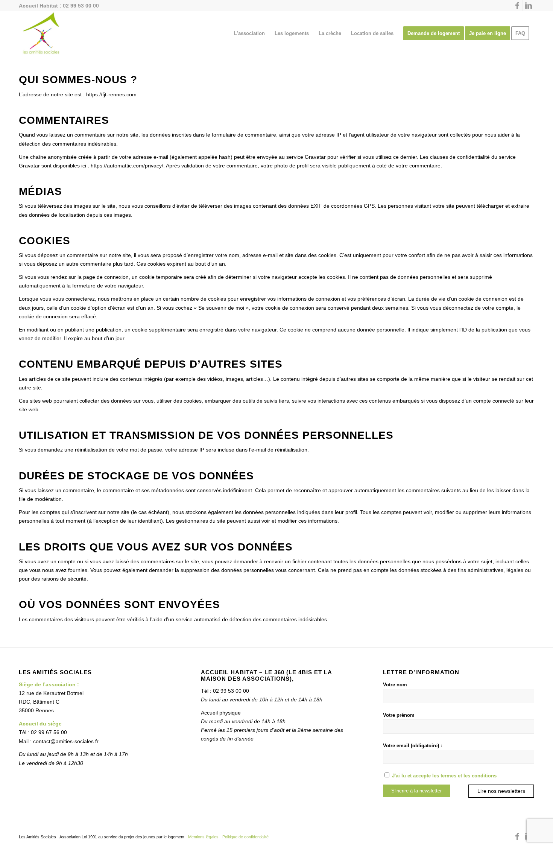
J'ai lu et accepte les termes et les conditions (444, 776)
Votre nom (395, 684)
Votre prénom (399, 715)
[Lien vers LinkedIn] (528, 5)
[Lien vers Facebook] (517, 5)
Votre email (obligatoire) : (412, 745)
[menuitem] (249, 33)
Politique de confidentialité (245, 837)
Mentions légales (203, 837)
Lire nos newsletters (501, 791)
